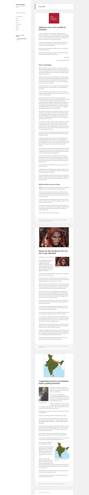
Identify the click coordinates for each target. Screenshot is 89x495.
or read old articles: (19, 16)
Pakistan (40, 221)
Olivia (48, 346)
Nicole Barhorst (49, 483)
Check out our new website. (21, 12)
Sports (17, 22)
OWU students (64, 219)
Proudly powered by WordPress (44, 492)
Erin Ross (49, 219)
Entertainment (18, 24)
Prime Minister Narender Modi (47, 221)
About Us (17, 28)
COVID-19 (17, 20)
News (17, 18)
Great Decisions (60, 483)
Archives (17, 29)
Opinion (17, 26)
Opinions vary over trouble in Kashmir (52, 28)
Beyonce (59, 346)
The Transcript (20, 4)
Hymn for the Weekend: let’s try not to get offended (53, 252)
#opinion (56, 346)
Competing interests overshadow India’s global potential (54, 382)
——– (17, 14)
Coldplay (63, 346)
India (60, 219)
